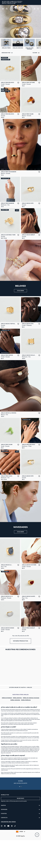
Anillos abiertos (17, 697)
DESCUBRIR (20, 290)
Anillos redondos (15, 700)
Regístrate (20, 798)
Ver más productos (20, 641)
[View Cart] (38, 9)
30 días (20, 782)
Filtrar (35, 52)
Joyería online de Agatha (17, 687)
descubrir (20, 531)
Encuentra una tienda (8, 821)
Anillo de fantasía (7, 697)
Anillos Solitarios (26, 700)
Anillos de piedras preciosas (31, 697)
